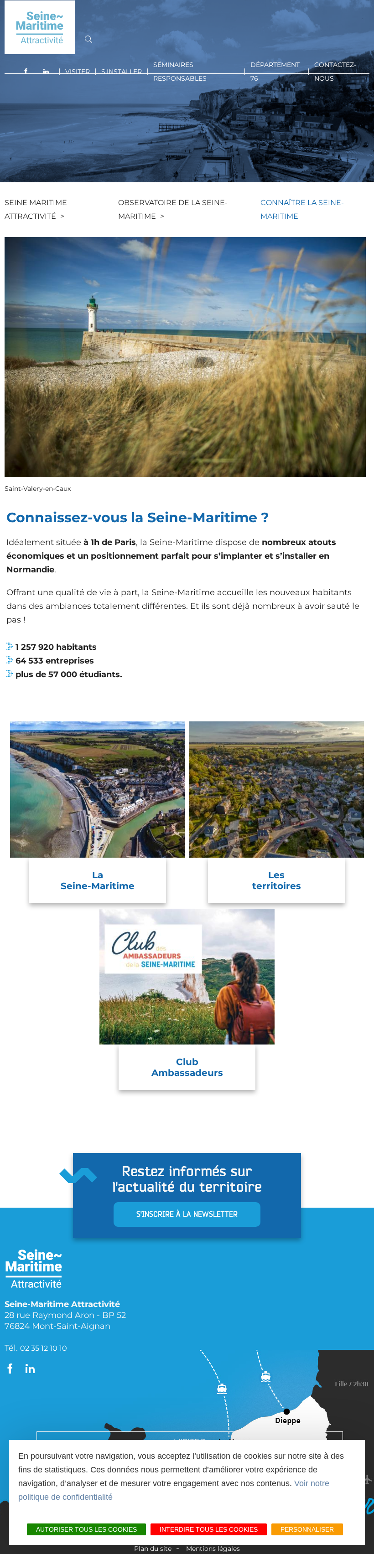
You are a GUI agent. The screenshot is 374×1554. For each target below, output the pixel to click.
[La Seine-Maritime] (97, 789)
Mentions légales (213, 1548)
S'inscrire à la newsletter (187, 1214)
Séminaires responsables (180, 71)
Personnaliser (307, 1529)
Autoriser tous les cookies (86, 1529)
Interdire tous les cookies (209, 1529)
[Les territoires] (276, 789)
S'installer (121, 71)
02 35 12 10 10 (43, 1348)
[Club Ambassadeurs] (187, 977)
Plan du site (152, 1548)
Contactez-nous (335, 71)
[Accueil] (40, 27)
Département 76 (275, 71)
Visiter (77, 71)
